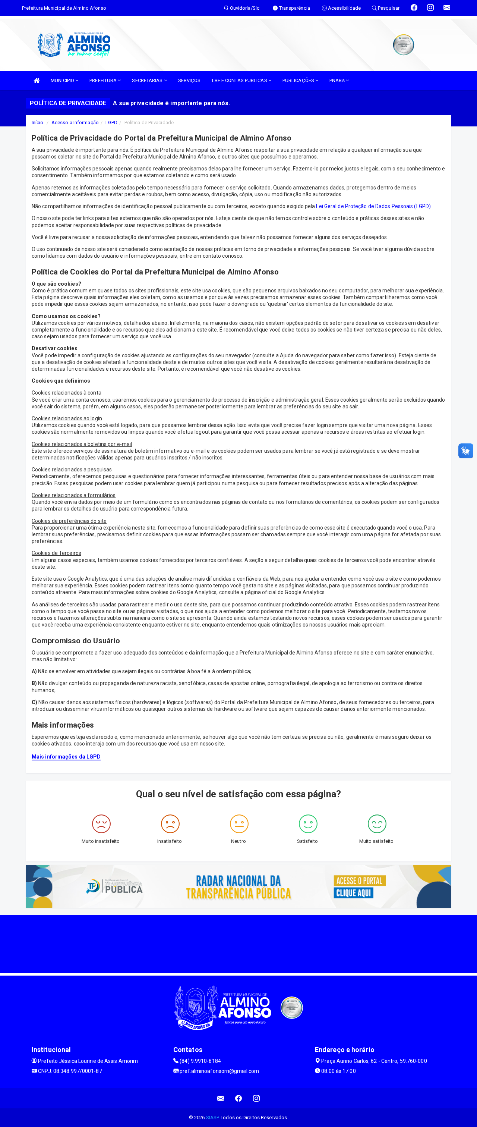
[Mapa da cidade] (238, 943)
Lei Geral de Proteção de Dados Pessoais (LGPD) (373, 206)
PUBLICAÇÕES (298, 80)
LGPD (111, 122)
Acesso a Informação (75, 122)
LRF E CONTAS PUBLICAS (240, 80)
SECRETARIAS (148, 80)
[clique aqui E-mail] (220, 1098)
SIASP (212, 1117)
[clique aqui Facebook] (238, 1098)
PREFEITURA (103, 80)
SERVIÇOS (189, 80)
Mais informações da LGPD (66, 757)
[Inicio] (36, 80)
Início (38, 122)
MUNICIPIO (63, 80)
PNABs (337, 80)
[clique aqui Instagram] (256, 1098)
